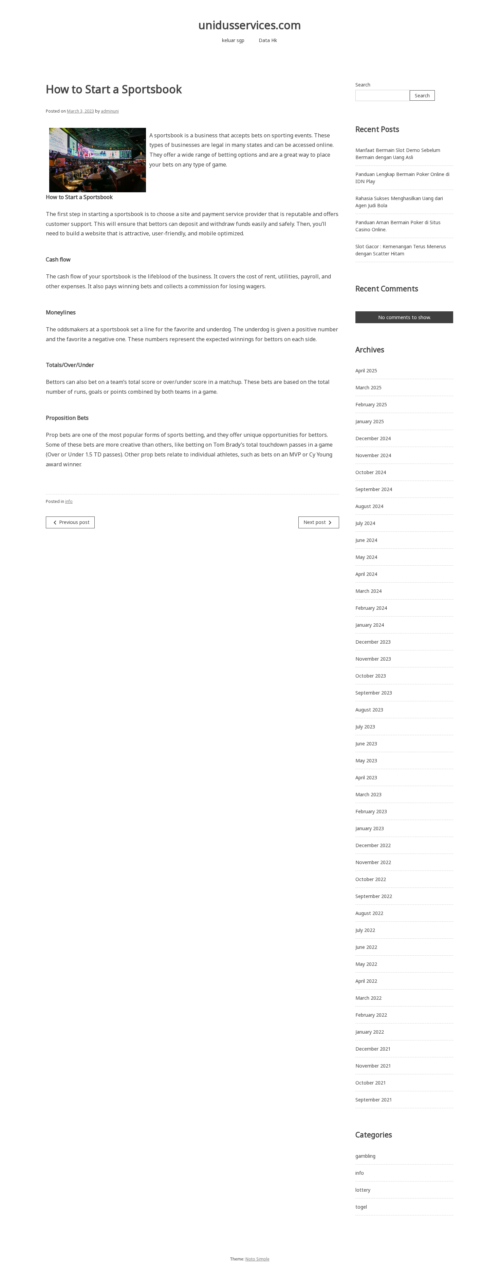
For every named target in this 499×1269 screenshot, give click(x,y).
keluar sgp (233, 40)
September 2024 (373, 489)
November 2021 (373, 1065)
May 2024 (366, 557)
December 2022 (373, 845)
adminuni (110, 111)
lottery (362, 1190)
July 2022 (365, 930)
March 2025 (368, 387)
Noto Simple (257, 1259)
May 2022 (366, 964)
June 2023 (366, 743)
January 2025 (369, 421)
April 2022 (366, 981)
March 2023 (368, 794)
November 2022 (373, 862)
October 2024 (370, 472)
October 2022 (370, 879)
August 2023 (369, 709)
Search (362, 84)
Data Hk (268, 40)
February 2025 (371, 404)
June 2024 (366, 540)
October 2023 (370, 675)
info (69, 501)
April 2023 (366, 777)
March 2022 (368, 998)
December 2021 (373, 1049)
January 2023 (369, 828)
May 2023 (366, 760)
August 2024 (369, 506)
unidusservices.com (249, 25)
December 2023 (373, 642)
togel (361, 1207)
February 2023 (371, 811)
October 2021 (370, 1082)
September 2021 (373, 1099)
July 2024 (365, 523)
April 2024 (366, 574)
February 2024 (371, 608)
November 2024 (373, 455)
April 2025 (366, 370)
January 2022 (369, 1032)
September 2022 (373, 896)
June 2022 (366, 947)
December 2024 (373, 438)
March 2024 (368, 591)
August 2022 (369, 913)
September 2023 (373, 692)
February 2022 (371, 1015)
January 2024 (369, 625)
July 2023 (365, 726)
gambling (365, 1156)
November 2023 (373, 659)
